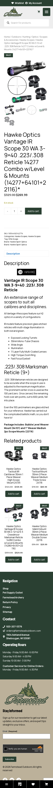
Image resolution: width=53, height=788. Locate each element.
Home (7, 36)
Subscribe (9, 759)
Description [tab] (13, 253)
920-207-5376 (14, 626)
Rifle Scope (13, 239)
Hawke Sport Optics (18, 242)
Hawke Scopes (27, 39)
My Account (35, 3)
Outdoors (16, 36)
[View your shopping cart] (39, 12)
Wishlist (19, 3)
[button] (44, 64)
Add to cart (33, 211)
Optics (35, 36)
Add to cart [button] (13, 493)
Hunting (26, 36)
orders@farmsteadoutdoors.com (23, 630)
